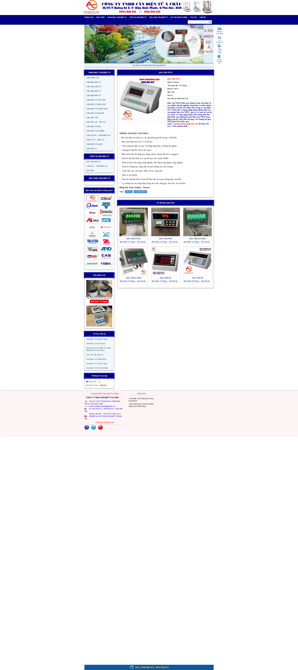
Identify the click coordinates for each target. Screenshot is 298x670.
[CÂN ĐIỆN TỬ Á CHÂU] (149, 7)
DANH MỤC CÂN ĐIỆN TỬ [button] (116, 17)
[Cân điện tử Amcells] (92, 256)
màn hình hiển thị (140, 192)
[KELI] (92, 220)
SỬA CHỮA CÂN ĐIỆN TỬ (158, 17)
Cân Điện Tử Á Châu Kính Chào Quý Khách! (141, 400)
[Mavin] (92, 206)
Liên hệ (202, 17)
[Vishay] (106, 206)
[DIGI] (92, 249)
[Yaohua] (106, 227)
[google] (100, 427)
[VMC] (106, 235)
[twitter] (93, 427)
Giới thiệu (100, 17)
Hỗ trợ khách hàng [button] (178, 17)
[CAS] (106, 256)
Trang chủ (88, 17)
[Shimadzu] (106, 213)
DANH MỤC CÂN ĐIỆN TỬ (99, 72)
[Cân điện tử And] (106, 249)
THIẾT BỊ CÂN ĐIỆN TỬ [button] (137, 17)
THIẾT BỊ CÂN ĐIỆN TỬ (99, 156)
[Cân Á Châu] (92, 198)
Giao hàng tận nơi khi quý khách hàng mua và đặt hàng (149, 65)
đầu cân (128, 192)
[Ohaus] (106, 242)
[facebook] (86, 427)
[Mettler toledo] (92, 227)
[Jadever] (92, 264)
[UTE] (106, 220)
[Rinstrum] (92, 235)
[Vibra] (106, 264)
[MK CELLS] (106, 198)
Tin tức (193, 17)
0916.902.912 (162, 667)
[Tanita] (92, 242)
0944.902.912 (147, 667)
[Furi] (92, 213)
